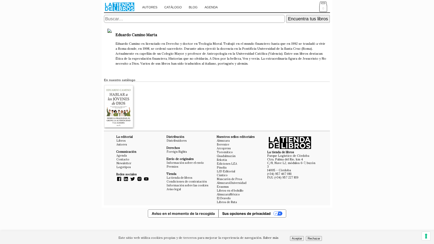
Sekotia (222, 160)
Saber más (270, 238)
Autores (149, 7)
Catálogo (173, 7)
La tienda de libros (179, 177)
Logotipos (123, 167)
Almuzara (223, 140)
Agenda (211, 7)
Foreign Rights (177, 151)
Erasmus (223, 186)
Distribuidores (177, 140)
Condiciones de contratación (187, 181)
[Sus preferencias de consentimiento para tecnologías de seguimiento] (426, 236)
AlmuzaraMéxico (228, 194)
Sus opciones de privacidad (246, 213)
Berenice (223, 144)
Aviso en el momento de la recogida (183, 213)
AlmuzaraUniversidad (231, 183)
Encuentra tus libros (308, 18)
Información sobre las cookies (187, 185)
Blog (193, 7)
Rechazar (314, 238)
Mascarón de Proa (229, 179)
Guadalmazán (226, 156)
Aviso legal (174, 189)
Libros (121, 140)
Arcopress (224, 148)
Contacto (122, 159)
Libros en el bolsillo (230, 190)
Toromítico (225, 152)
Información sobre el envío (185, 162)
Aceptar (297, 238)
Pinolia (221, 167)
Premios (172, 166)
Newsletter (123, 163)
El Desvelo (224, 198)
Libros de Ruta (227, 202)
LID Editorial (226, 171)
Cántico (222, 175)
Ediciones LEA (227, 163)
